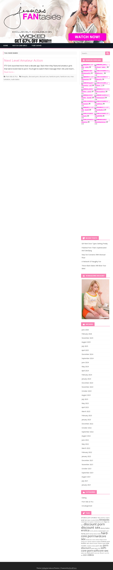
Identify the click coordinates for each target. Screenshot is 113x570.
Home (5, 45)
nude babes (15, 79)
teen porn (90, 553)
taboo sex (84, 553)
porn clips (99, 546)
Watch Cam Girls (19, 45)
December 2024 (87, 354)
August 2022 (86, 436)
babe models (91, 520)
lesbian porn (105, 542)
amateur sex (95, 518)
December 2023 (87, 383)
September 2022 (87, 432)
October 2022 (86, 428)
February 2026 (87, 334)
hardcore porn (54, 76)
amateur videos (104, 517)
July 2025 (85, 346)
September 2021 (87, 473)
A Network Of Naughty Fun (91, 261)
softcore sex (100, 550)
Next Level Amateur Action (23, 60)
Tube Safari (36, 45)
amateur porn (86, 518)
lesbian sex (85, 543)
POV (99, 548)
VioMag (43, 568)
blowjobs (24, 76)
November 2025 (87, 338)
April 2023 (85, 407)
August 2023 (86, 395)
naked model (93, 543)
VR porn (102, 553)
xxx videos (88, 554)
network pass (101, 543)
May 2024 (85, 366)
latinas (89, 541)
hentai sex (89, 539)
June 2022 (85, 440)
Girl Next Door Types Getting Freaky (95, 244)
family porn (85, 534)
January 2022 (86, 456)
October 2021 (86, 469)
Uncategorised (87, 506)
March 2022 (86, 448)
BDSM (97, 520)
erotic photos (94, 531)
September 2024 (87, 358)
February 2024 (87, 375)
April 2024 (85, 371)
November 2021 (87, 464)
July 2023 (85, 399)
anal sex (84, 520)
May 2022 (85, 444)
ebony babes (105, 528)
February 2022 (87, 452)
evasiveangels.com (103, 531)
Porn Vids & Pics (12, 76)
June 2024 (85, 362)
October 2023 (86, 391)
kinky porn (84, 541)
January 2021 (86, 485)
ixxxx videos (95, 539)
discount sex (44, 76)
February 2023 (87, 415)
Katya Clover (103, 539)
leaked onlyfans (96, 541)
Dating (84, 498)
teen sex (96, 553)
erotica (85, 530)
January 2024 (86, 379)
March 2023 (86, 411)
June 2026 (85, 330)
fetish (99, 534)
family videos (93, 534)
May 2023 (85, 403)
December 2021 (87, 460)
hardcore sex (65, 76)
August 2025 (86, 342)
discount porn (34, 76)
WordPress (73, 568)
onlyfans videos (91, 546)
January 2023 (86, 420)
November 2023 (87, 387)
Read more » (9, 72)
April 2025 (85, 350)
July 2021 (85, 481)
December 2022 (87, 424)
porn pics (94, 548)
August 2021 (86, 477)
